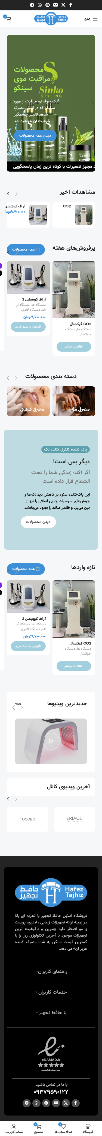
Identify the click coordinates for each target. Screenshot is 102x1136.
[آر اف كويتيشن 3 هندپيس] (38, 215)
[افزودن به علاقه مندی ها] (57, 265)
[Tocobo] (27, 819)
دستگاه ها (84, 329)
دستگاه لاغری (30, 310)
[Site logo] (51, 18)
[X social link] (63, 5)
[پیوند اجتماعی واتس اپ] (40, 5)
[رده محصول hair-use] (73, 401)
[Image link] (51, 892)
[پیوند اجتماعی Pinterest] (47, 5)
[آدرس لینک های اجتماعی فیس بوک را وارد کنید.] (70, 5)
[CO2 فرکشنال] (83, 215)
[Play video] (51, 741)
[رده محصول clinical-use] (28, 401)
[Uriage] (74, 819)
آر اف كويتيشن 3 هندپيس (15, 208)
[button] (92, 103)
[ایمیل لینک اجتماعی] (55, 5)
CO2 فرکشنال (64, 208)
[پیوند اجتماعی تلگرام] (32, 5)
